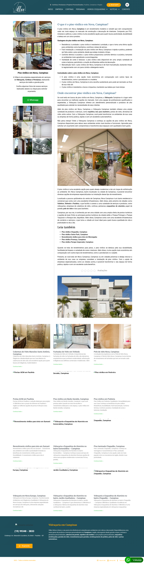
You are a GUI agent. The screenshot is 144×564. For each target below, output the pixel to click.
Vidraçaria (109, 98)
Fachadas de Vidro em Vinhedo (66, 352)
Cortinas (69, 9)
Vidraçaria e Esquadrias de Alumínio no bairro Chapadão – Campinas (110, 497)
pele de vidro (68, 209)
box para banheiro (103, 112)
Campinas (80, 29)
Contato (126, 9)
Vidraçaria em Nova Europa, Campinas (29, 496)
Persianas (80, 9)
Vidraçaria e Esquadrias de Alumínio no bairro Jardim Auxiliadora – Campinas (70, 497)
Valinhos (60, 204)
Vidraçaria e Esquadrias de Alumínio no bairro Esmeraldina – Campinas (70, 447)
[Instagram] (127, 5)
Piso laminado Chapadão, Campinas (109, 446)
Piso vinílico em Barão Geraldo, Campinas (71, 399)
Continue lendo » (18, 366)
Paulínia (76, 204)
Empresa (59, 9)
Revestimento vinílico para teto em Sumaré (31, 446)
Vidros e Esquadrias (96, 9)
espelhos (91, 112)
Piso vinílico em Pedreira (104, 399)
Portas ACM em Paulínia (23, 399)
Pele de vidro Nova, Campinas (106, 352)
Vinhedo (68, 204)
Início (50, 9)
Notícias (113, 9)
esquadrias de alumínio (116, 206)
